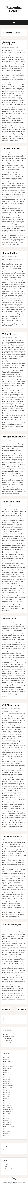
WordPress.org (9, 1171)
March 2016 (8, 1120)
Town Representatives (12, 836)
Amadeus (10, 1184)
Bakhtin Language (11, 148)
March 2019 (8, 1074)
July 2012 (7, 1135)
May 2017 (7, 1098)
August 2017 (8, 1092)
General (16, 47)
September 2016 (9, 1111)
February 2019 (9, 1077)
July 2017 (7, 1094)
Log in (6, 1164)
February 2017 (9, 1103)
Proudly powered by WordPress (11, 1182)
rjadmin (12, 47)
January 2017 (8, 1105)
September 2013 (9, 1126)
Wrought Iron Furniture (14, 436)
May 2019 (7, 1070)
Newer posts (22, 1009)
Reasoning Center (14, 9)
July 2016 (7, 1113)
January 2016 (8, 1122)
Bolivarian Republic (12, 501)
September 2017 (9, 1090)
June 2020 (7, 1057)
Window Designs (9, 1036)
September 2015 (9, 1124)
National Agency (9, 1042)
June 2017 (7, 1096)
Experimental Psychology (8, 42)
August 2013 (8, 1129)
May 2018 (7, 1081)
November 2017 (9, 1085)
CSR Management (11, 705)
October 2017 (8, 1087)
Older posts (6, 1009)
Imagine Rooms (9, 618)
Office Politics (8, 1040)
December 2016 (9, 1107)
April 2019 (8, 1072)
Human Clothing (10, 253)
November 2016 (9, 1109)
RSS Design (8, 1038)
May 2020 (7, 1059)
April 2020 (8, 1061)
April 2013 (8, 1131)
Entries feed (8, 1166)
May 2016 (7, 1118)
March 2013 (8, 1133)
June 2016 (7, 1116)
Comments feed (9, 1169)
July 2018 (7, 1079)
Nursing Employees (11, 924)
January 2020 (8, 1068)
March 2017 (8, 1100)
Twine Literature (10, 334)
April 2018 (8, 1083)
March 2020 (8, 1064)
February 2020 (9, 1066)
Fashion (7, 1034)
